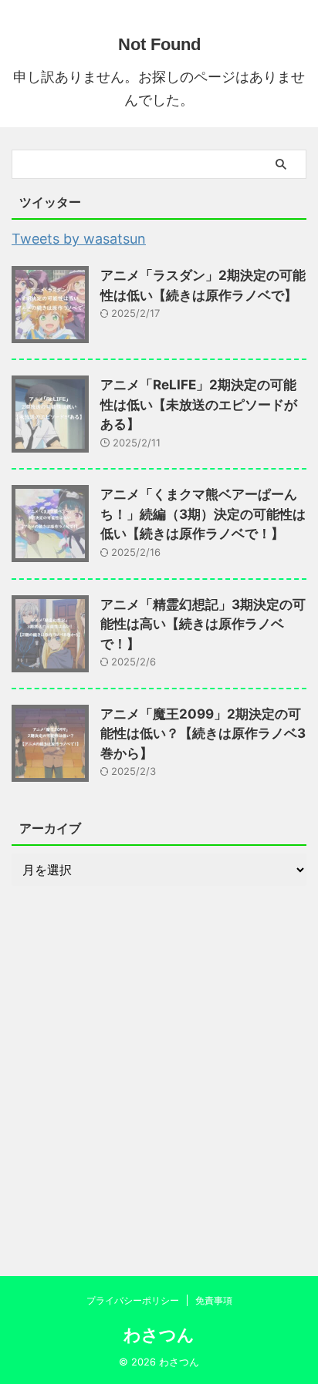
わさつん (159, 1335)
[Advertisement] (159, 1075)
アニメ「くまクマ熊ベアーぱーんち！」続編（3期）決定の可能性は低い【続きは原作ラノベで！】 (203, 514)
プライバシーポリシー (132, 1300)
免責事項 (213, 1300)
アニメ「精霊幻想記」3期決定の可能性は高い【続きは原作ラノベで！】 (203, 624)
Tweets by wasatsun (79, 239)
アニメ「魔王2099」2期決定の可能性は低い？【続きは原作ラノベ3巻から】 (203, 733)
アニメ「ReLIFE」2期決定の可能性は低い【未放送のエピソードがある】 (198, 404)
